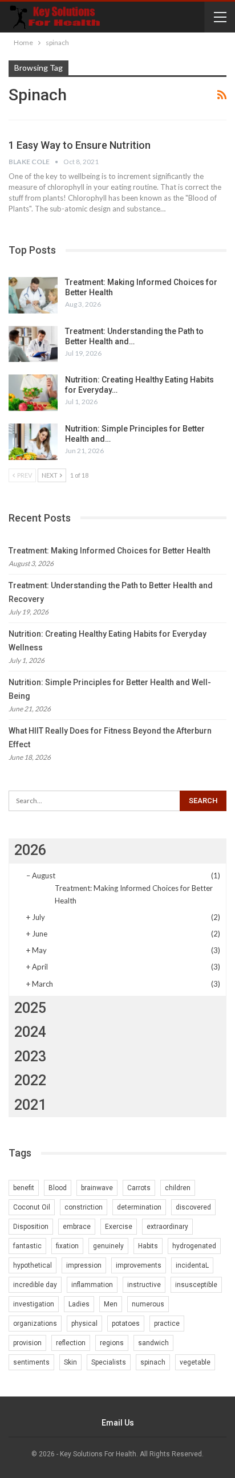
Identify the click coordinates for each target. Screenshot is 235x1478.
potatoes (126, 1324)
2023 (30, 1056)
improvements (138, 1265)
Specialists (108, 1362)
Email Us (118, 1422)
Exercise (118, 1227)
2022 (30, 1080)
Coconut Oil (31, 1207)
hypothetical (32, 1265)
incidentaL (192, 1265)
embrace (77, 1227)
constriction (83, 1207)
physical (84, 1324)
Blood (57, 1188)
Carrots (139, 1188)
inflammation (92, 1285)
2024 (30, 1032)
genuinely (108, 1246)
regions (112, 1343)
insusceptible (196, 1285)
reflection (71, 1343)
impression (84, 1265)
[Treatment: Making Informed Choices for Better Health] (33, 295)
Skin (70, 1362)
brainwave (97, 1188)
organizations (35, 1324)
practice (167, 1324)
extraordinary (167, 1227)
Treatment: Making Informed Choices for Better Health (109, 550)
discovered (193, 1207)
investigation (33, 1304)
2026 (30, 850)
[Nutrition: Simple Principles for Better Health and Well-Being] (33, 442)
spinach (152, 1362)
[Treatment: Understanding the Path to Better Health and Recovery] (33, 344)
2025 (30, 1008)
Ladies (79, 1304)
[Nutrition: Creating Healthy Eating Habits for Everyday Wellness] (33, 392)
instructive (144, 1285)
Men (111, 1304)
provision (27, 1343)
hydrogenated (194, 1246)
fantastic (27, 1246)
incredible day (35, 1285)
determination (139, 1207)
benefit (23, 1188)
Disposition (30, 1227)
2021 (30, 1105)
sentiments (31, 1362)
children (178, 1188)
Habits (148, 1246)
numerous (148, 1304)
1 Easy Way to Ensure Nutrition (80, 145)
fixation (67, 1246)
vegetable (195, 1362)
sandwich (153, 1343)
